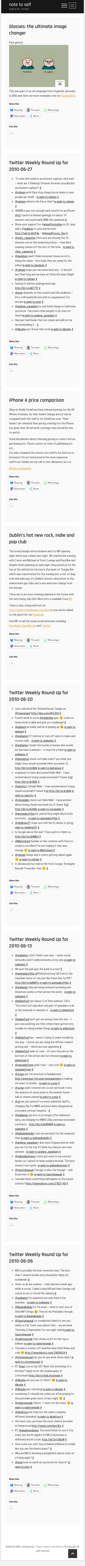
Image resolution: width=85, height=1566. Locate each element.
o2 (18, 215)
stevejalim (23, 800)
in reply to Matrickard (40, 850)
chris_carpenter (26, 238)
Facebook (38, 614)
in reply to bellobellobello (35, 1138)
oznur (20, 1074)
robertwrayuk (25, 1339)
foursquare (23, 713)
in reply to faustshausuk (48, 1174)
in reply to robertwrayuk (37, 1343)
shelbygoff (23, 823)
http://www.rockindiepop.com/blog (29, 610)
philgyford (23, 1001)
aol (23, 1366)
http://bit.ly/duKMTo (27, 983)
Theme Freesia (42, 1546)
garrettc (22, 786)
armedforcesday (52, 224)
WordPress (57, 1546)
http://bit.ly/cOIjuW (53, 1439)
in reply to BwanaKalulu (28, 1316)
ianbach (21, 727)
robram (21, 192)
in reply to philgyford (62, 1010)
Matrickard (23, 841)
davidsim (22, 256)
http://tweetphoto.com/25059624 (45, 1353)
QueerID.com (29, 626)
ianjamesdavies (30, 1430)
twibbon (28, 229)
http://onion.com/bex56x (46, 1426)
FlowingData (68, 96)
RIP (71, 599)
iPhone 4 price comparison (36, 400)
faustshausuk (25, 1170)
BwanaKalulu (24, 1307)
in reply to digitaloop (49, 768)
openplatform (25, 1065)
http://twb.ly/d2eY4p (27, 233)
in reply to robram (47, 197)
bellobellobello (25, 1133)
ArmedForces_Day (54, 233)
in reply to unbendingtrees (52, 1165)
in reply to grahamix (42, 740)
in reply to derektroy (49, 1416)
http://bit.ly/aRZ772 (26, 288)
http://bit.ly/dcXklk (26, 768)
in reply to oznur (48, 1083)
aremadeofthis (26, 814)
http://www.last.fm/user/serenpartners (38, 1078)
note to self (20, 5)
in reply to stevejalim (49, 809)
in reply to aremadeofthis (43, 818)
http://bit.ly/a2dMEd (27, 836)
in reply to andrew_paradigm (38, 315)
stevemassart (25, 1357)
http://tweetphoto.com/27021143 (46, 1183)
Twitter (46, 626)
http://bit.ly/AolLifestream (44, 1375)
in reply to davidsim (33, 265)
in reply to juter (32, 302)
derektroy (22, 1412)
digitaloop (23, 759)
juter (20, 292)
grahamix (22, 736)
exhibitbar (47, 718)
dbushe (21, 329)
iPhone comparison (20, 468)
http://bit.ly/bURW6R (41, 1124)
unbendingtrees (26, 1156)
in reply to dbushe (61, 329)
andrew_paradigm (27, 306)
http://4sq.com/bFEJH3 (45, 713)
